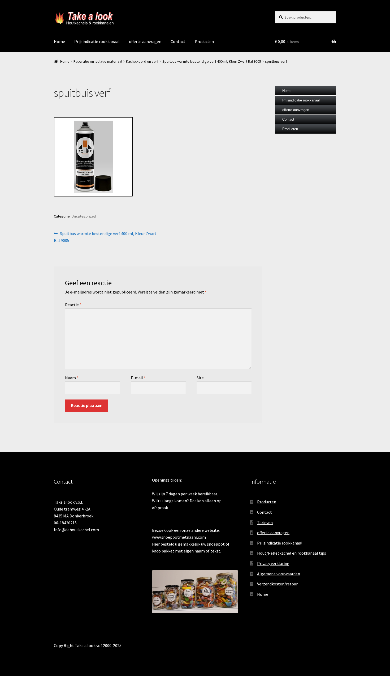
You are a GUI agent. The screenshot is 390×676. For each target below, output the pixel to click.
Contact (178, 41)
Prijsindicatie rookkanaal (97, 41)
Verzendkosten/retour (277, 583)
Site (200, 377)
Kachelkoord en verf (142, 61)
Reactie (73, 304)
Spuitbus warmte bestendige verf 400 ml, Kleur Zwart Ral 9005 (211, 61)
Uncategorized (83, 216)
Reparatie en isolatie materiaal (97, 61)
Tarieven (265, 522)
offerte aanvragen (145, 41)
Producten (204, 41)
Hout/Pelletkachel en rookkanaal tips (291, 553)
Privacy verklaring (273, 563)
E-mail (138, 377)
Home (59, 41)
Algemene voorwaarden (278, 573)
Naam (72, 377)
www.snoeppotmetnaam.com (179, 537)
